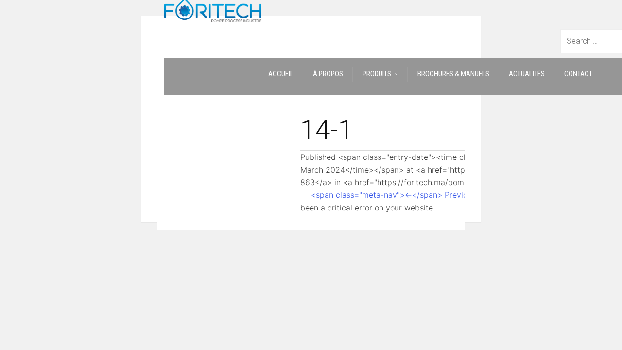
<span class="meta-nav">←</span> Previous (393, 195)
